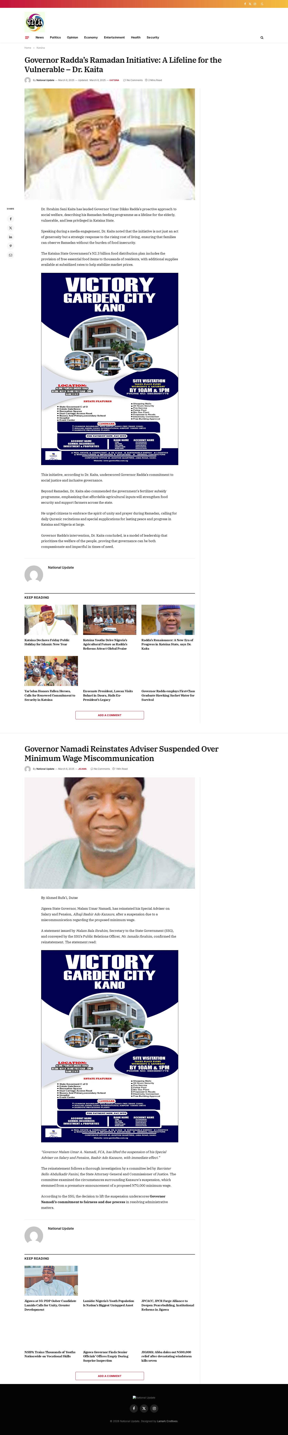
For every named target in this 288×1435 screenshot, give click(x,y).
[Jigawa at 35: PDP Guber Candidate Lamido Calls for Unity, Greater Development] (51, 1281)
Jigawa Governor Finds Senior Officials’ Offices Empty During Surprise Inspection (105, 1356)
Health (135, 37)
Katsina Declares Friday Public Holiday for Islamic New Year (47, 642)
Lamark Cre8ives (167, 1421)
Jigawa (82, 769)
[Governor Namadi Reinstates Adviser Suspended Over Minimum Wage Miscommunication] (109, 833)
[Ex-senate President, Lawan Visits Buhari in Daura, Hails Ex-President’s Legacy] (110, 671)
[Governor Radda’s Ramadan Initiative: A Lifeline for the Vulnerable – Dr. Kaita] (109, 144)
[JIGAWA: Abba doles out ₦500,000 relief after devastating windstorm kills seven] (168, 1332)
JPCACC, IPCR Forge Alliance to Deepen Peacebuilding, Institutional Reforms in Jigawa (167, 1305)
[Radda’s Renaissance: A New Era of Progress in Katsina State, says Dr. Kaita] (168, 620)
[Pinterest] (10, 246)
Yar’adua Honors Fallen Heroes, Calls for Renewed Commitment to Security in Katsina (49, 695)
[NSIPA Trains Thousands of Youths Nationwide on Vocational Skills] (51, 1332)
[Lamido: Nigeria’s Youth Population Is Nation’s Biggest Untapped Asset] (110, 1281)
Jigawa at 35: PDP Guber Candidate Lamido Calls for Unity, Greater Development (50, 1305)
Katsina (114, 80)
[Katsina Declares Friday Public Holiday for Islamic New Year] (51, 620)
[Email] (10, 255)
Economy (91, 37)
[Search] (262, 37)
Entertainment (114, 37)
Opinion (72, 37)
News (40, 37)
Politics (55, 37)
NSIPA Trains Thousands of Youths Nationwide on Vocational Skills (49, 1354)
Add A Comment (109, 715)
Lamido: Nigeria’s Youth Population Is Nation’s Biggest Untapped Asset (108, 1303)
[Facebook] (10, 219)
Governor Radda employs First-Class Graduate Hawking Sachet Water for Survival (168, 695)
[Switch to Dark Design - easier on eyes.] (262, 4)
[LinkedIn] (10, 237)
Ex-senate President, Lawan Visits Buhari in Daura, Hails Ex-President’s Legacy (108, 695)
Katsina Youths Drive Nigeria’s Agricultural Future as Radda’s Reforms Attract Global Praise (105, 644)
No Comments (135, 80)
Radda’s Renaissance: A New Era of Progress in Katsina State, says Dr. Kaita (167, 644)
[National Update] (34, 22)
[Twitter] (10, 228)
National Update (45, 80)
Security (153, 37)
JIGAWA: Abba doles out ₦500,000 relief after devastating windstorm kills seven (166, 1356)
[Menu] (27, 37)
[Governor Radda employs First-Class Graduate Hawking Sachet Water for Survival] (168, 671)
